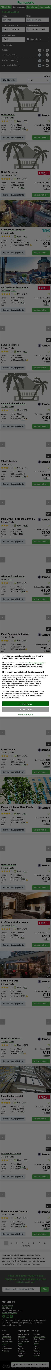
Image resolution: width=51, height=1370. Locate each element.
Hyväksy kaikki (25, 704)
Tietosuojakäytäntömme (25, 714)
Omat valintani (25, 709)
